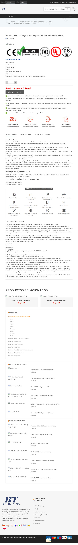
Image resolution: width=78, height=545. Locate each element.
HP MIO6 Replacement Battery (40, 443)
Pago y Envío (25, 135)
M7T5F (57, 174)
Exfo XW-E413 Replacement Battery (42, 395)
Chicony (12, 329)
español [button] (9, 2)
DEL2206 (11, 62)
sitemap (37, 523)
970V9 (35, 174)
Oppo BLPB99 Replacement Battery (41, 387)
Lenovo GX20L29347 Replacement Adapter (44, 469)
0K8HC (68, 174)
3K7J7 (30, 174)
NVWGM (22, 177)
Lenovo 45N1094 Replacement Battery (42, 460)
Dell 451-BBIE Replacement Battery (41, 478)
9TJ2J (39, 174)
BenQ (11, 326)
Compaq (12, 333)
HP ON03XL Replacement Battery (41, 452)
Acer (11, 319)
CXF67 (27, 177)
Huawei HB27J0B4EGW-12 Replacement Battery (45, 404)
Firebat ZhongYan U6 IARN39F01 (21, 300)
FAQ (51, 2)
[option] (17, 44)
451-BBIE (14, 174)
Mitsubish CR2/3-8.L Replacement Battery (43, 426)
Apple (11, 321)
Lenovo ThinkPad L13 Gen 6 (56, 300)
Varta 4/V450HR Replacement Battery (42, 369)
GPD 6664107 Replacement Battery (41, 434)
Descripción (11, 135)
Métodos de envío (71, 2)
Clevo (11, 331)
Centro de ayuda (42, 135)
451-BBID (8, 174)
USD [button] (23, 2)
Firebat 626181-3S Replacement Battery (43, 378)
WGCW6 (62, 174)
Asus (11, 324)
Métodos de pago (59, 2)
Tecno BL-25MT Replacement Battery (42, 413)
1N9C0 (8, 177)
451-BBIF (20, 174)
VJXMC (48, 174)
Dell (51, 22)
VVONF (53, 174)
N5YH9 (43, 174)
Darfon (12, 336)
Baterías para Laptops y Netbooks (32, 22)
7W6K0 (12, 177)
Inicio (13, 22)
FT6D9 (26, 174)
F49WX (17, 177)
